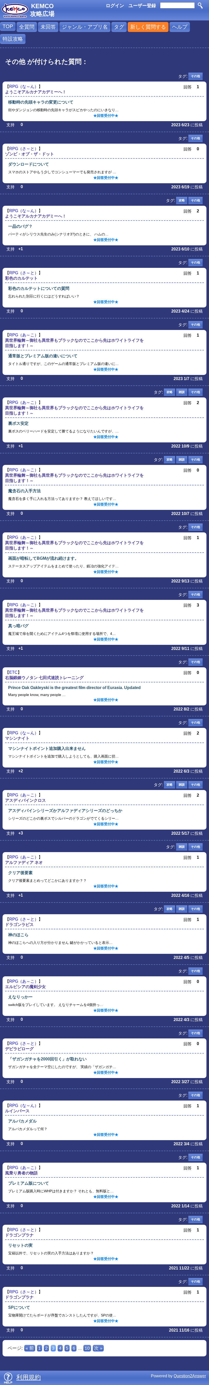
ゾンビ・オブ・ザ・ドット (29, 154)
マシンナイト (17, 738)
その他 (195, 76)
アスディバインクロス (25, 800)
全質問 (26, 27)
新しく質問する (148, 27)
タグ (119, 27)
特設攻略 (13, 39)
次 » (98, 1348)
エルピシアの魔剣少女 (25, 987)
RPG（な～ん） (23, 86)
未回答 (48, 27)
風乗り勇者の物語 (21, 1173)
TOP (8, 26)
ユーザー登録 (142, 5)
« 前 (29, 1348)
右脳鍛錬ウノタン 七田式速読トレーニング (44, 678)
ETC (13, 672)
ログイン (115, 5)
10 (87, 1348)
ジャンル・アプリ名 (85, 27)
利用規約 (28, 1377)
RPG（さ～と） (23, 148)
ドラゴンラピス (19, 924)
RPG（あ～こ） (23, 335)
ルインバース (17, 1111)
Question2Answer (190, 1376)
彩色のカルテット (21, 278)
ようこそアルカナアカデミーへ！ (35, 92)
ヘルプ (179, 27)
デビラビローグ (19, 1049)
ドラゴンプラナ (19, 1235)
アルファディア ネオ (24, 862)
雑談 (182, 392)
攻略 (182, 200)
